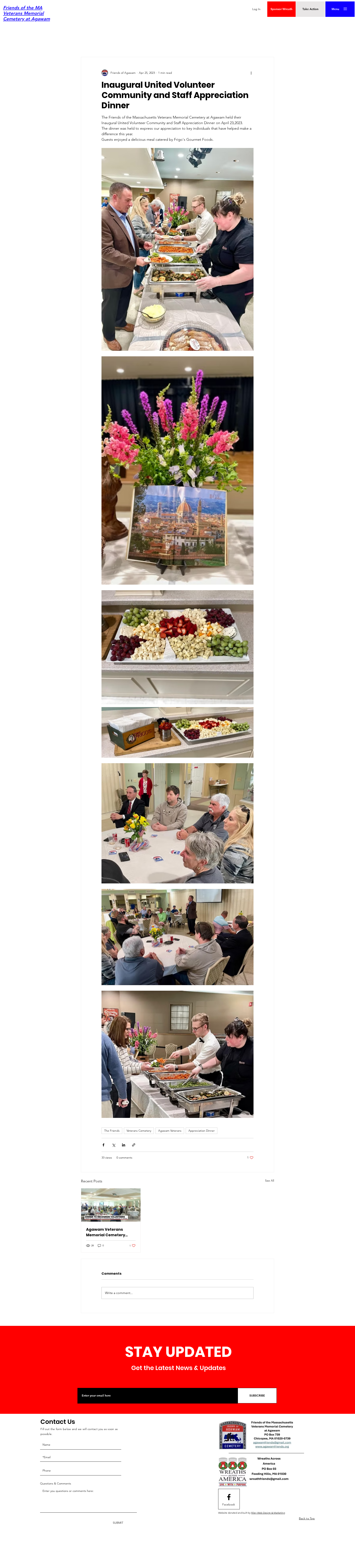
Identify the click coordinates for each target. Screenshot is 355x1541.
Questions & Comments (55, 1483)
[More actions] (251, 72)
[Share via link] (134, 1145)
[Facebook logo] (229, 1497)
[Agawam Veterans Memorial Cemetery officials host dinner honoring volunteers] (111, 1205)
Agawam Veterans (169, 1130)
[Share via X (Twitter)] (113, 1145)
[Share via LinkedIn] (124, 1145)
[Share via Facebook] (103, 1145)
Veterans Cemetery (139, 1130)
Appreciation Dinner (201, 1130)
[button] (335, 9)
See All (269, 1180)
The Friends (112, 1130)
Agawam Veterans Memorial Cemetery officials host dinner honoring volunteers (106, 1232)
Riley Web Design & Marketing (268, 1512)
